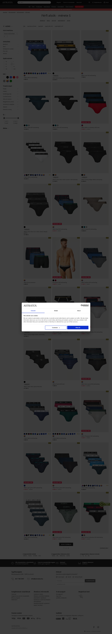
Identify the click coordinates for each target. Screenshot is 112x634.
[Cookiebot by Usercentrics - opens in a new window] (82, 305)
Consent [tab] (33, 310)
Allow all (78, 327)
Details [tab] (56, 310)
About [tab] (79, 310)
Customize (55, 327)
